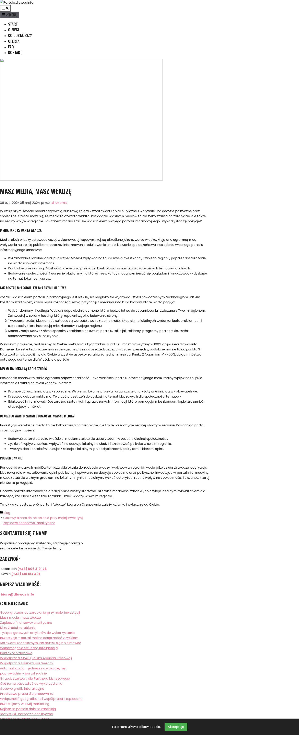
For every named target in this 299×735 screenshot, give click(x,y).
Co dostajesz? (20, 35)
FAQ (11, 46)
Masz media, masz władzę (20, 617)
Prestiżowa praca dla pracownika (26, 693)
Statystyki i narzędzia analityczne (26, 714)
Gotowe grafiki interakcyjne (22, 688)
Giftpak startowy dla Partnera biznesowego (35, 678)
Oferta (14, 41)
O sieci (13, 29)
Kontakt (15, 52)
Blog (6, 512)
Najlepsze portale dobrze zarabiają (28, 709)
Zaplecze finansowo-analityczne (29, 523)
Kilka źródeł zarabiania (17, 627)
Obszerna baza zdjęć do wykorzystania (31, 683)
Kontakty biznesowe (16, 653)
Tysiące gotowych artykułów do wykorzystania (37, 632)
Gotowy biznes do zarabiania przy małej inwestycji (43, 518)
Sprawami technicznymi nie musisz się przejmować (40, 643)
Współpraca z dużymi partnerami (26, 663)
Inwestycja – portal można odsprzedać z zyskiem (39, 638)
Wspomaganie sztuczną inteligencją (29, 648)
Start (13, 24)
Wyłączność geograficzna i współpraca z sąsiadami (41, 698)
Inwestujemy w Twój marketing (24, 703)
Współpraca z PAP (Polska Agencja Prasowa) (36, 658)
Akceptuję (176, 726)
